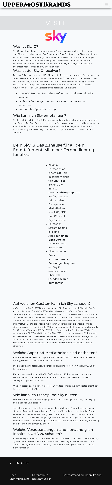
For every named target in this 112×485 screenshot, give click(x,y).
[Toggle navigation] (106, 4)
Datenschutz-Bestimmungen (41, 477)
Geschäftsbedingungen (77, 475)
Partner (97, 475)
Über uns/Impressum (19, 477)
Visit (56, 23)
